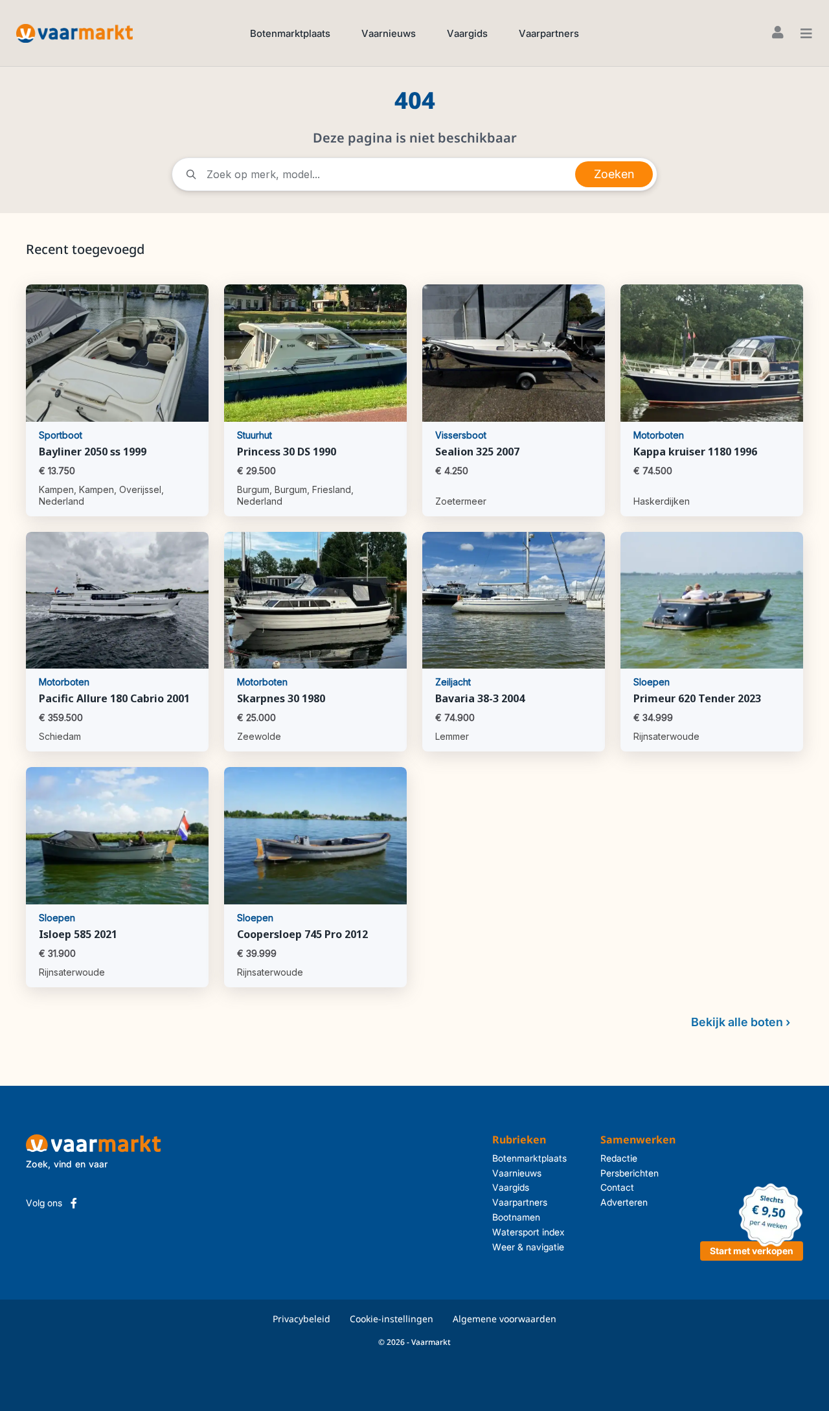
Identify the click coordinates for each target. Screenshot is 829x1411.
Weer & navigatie (528, 1246)
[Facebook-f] (74, 1203)
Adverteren (624, 1202)
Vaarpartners (549, 33)
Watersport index (528, 1231)
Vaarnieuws (388, 33)
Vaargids (467, 33)
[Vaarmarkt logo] (74, 32)
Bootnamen (516, 1216)
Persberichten (629, 1172)
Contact (617, 1187)
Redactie (618, 1158)
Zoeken (614, 174)
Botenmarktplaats (290, 33)
